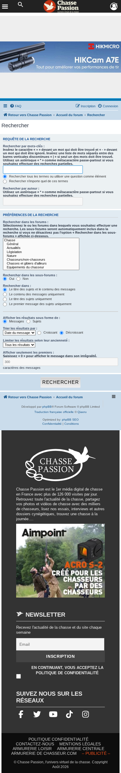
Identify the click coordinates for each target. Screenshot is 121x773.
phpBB (47, 406)
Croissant (50, 332)
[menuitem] (15, 106)
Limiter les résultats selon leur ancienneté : (36, 340)
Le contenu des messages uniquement (36, 294)
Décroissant (74, 332)
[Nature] (41, 256)
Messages (16, 321)
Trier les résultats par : (20, 328)
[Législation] (41, 252)
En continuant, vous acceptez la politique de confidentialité (67, 670)
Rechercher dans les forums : (25, 222)
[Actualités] (41, 248)
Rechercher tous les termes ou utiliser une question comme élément (57, 176)
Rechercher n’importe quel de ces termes (38, 181)
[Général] (41, 244)
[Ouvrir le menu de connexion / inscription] (114, 6)
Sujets (36, 321)
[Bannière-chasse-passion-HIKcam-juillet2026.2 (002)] (60, 57)
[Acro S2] (60, 563)
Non (25, 278)
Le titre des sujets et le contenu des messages (41, 289)
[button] (20, 4)
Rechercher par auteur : (21, 188)
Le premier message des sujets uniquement (39, 304)
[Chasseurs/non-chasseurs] (41, 260)
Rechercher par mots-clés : (24, 146)
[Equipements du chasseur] (41, 267)
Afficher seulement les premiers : (28, 352)
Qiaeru (82, 412)
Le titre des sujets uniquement (30, 299)
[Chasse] (41, 240)
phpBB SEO (70, 419)
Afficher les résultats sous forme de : (31, 317)
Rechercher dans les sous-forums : (30, 275)
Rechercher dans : (17, 285)
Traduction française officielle (54, 412)
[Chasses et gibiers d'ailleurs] (41, 263)
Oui (11, 278)
